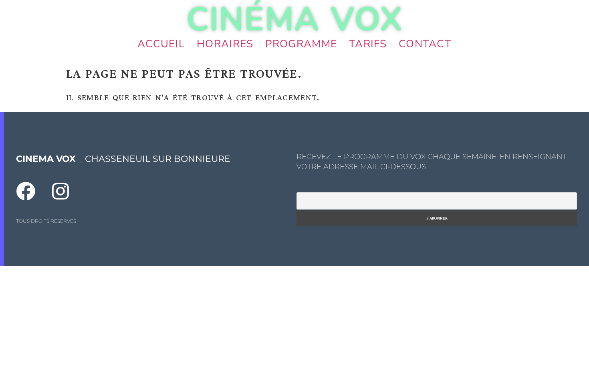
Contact (425, 44)
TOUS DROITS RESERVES (46, 221)
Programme (301, 44)
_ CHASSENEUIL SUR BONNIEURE (123, 158)
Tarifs (368, 44)
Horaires (225, 44)
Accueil (161, 44)
